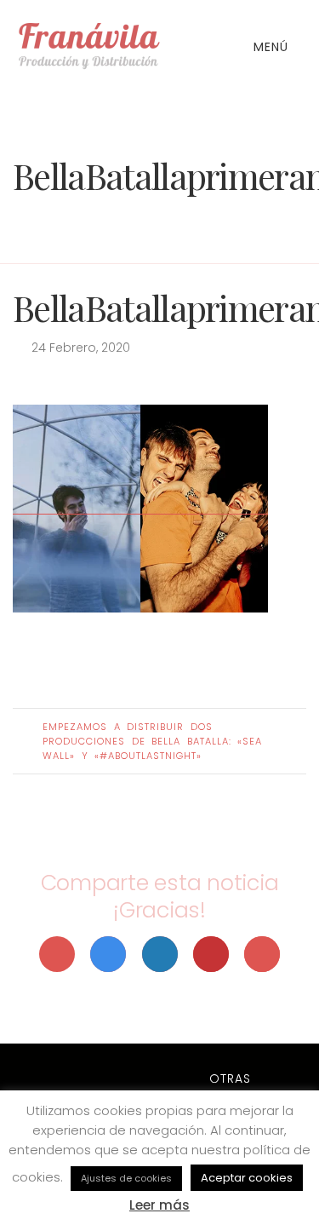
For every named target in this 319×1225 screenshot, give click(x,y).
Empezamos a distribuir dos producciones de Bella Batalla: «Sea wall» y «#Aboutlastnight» (152, 741)
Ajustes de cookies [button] (126, 1178)
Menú (273, 46)
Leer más (159, 1205)
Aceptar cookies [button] (247, 1178)
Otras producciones (230, 1087)
